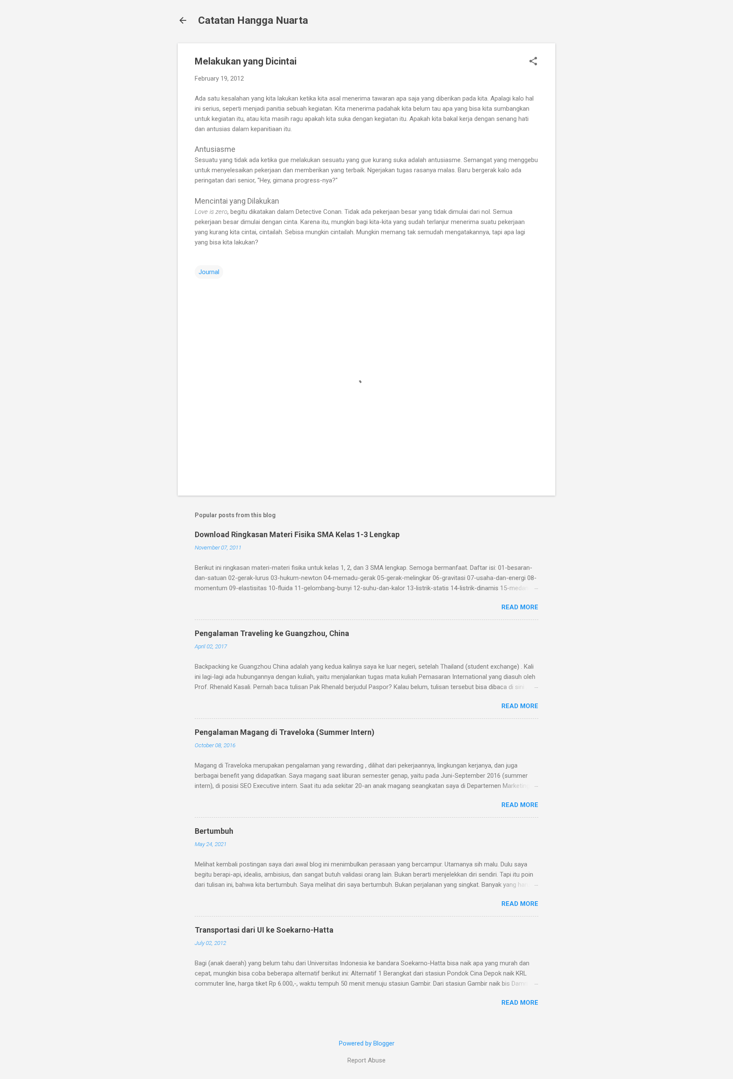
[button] (533, 62)
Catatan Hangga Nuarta (253, 20)
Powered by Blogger (366, 1043)
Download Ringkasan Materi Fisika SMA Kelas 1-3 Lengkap (297, 534)
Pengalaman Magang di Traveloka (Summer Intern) (285, 732)
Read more (519, 607)
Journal (209, 272)
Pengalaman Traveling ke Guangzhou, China (272, 633)
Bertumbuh (214, 831)
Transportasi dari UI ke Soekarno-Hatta (264, 929)
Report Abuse (366, 1060)
